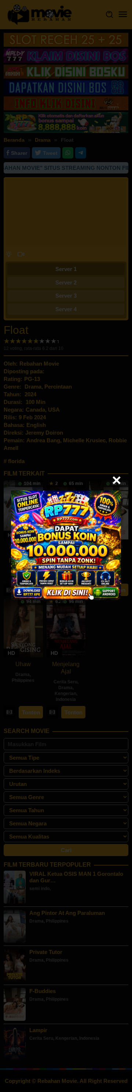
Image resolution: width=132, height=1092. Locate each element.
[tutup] (116, 480)
